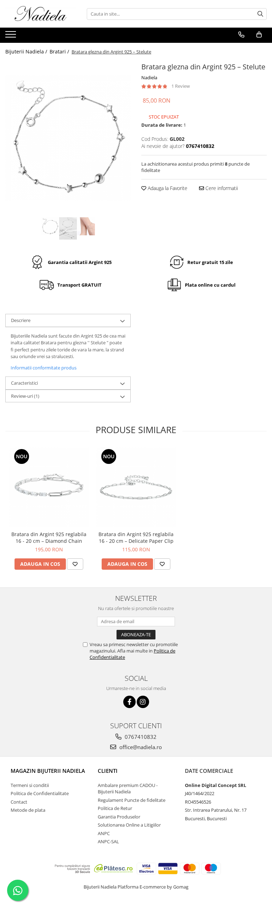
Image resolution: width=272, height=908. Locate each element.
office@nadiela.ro (140, 747)
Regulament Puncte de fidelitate (131, 800)
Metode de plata (28, 810)
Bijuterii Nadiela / (27, 51)
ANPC (104, 833)
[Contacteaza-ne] (241, 35)
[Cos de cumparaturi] (259, 35)
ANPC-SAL (108, 841)
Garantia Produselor (119, 817)
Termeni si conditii (30, 785)
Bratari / (60, 51)
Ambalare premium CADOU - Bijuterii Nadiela (128, 788)
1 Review (180, 86)
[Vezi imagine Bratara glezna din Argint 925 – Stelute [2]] (86, 226)
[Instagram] (143, 702)
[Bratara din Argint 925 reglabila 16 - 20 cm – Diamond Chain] (49, 487)
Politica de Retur (115, 808)
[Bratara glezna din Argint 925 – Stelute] (68, 138)
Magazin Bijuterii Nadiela (48, 770)
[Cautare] (260, 14)
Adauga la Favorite (166, 188)
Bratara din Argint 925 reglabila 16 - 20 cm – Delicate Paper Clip (136, 537)
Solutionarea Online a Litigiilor (129, 825)
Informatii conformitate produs (43, 367)
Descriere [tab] (20, 320)
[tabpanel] (68, 138)
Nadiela (149, 77)
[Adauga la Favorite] (75, 564)
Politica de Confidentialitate (40, 793)
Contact (19, 802)
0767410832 (140, 736)
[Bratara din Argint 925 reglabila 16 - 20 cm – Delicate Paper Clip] (136, 487)
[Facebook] (129, 702)
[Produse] (11, 36)
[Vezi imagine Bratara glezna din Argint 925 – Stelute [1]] (68, 228)
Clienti (108, 770)
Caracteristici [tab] (24, 383)
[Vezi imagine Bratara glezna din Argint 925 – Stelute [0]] (50, 226)
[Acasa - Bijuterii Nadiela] (40, 13)
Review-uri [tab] (25, 396)
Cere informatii (221, 188)
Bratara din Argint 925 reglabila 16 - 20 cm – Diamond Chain (48, 537)
